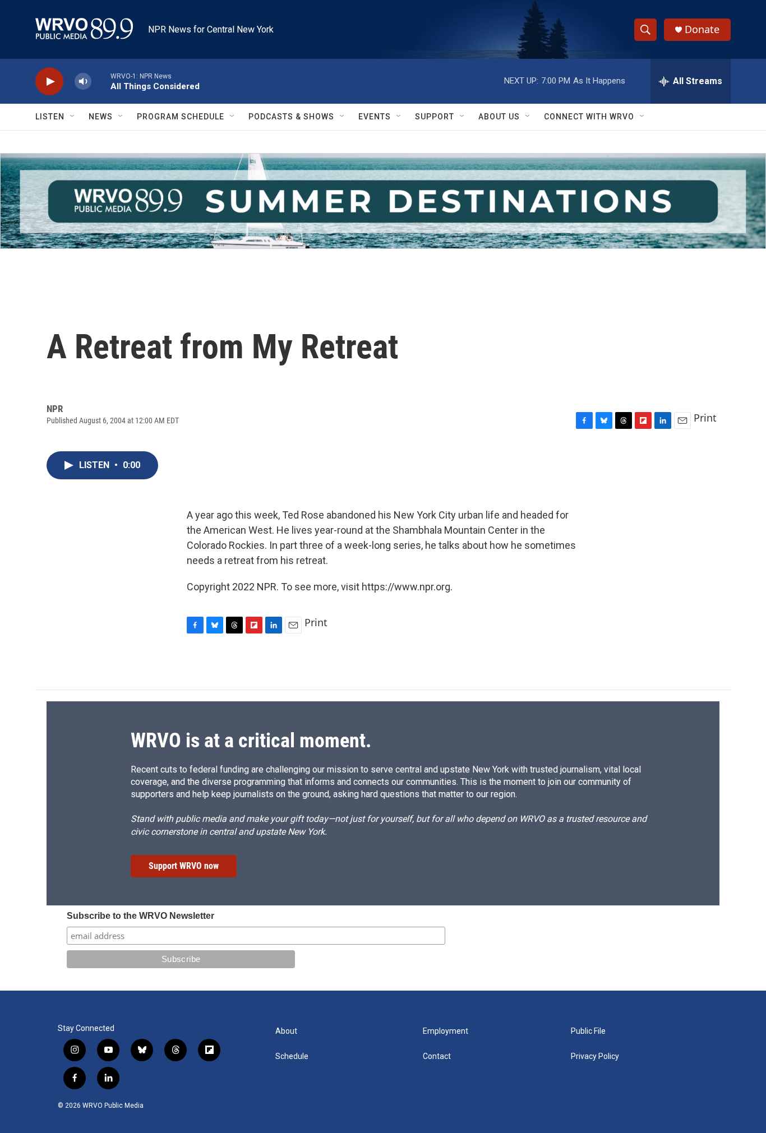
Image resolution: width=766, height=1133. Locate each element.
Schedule (291, 1056)
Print (705, 417)
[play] (49, 81)
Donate (702, 29)
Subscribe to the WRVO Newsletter (140, 916)
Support (434, 116)
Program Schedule (180, 116)
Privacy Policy (595, 1056)
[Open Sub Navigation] (72, 116)
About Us (499, 116)
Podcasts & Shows (291, 116)
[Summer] (383, 201)
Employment (445, 1031)
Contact (437, 1056)
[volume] (83, 81)
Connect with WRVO (589, 116)
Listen (49, 116)
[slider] (101, 81)
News (101, 116)
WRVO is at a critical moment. (251, 740)
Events (374, 116)
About (286, 1031)
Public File (588, 1031)
